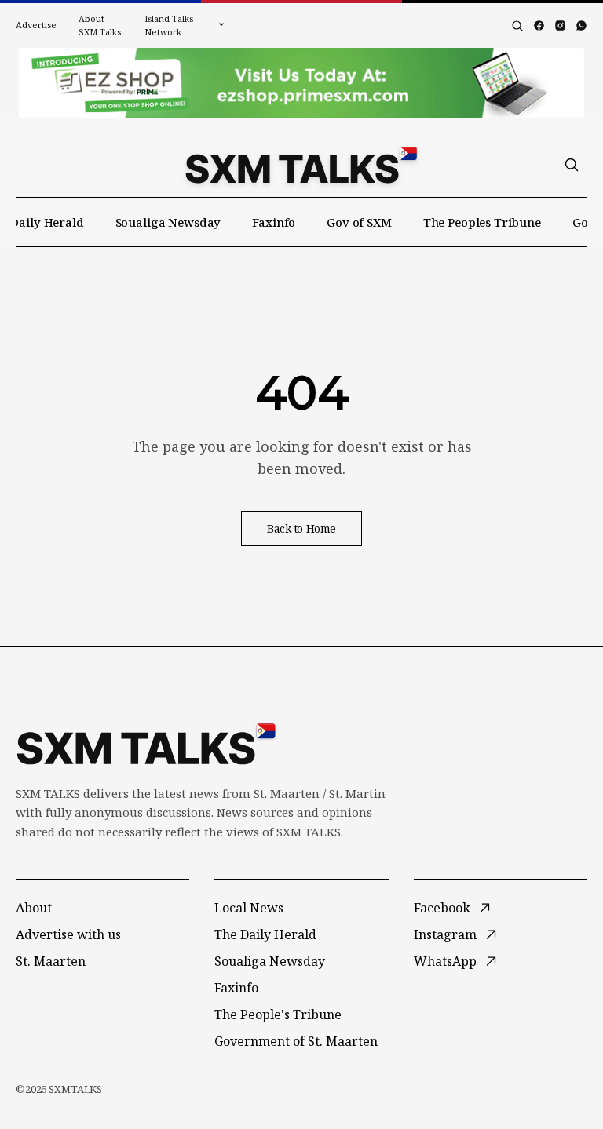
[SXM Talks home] (301, 165)
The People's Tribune (278, 1014)
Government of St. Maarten (296, 1041)
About (34, 907)
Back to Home (301, 528)
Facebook (442, 907)
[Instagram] (560, 25)
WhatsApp (445, 961)
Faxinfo (273, 222)
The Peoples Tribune (482, 222)
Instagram (445, 934)
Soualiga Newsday (168, 222)
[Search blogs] (517, 25)
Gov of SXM (359, 222)
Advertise (36, 25)
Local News (248, 907)
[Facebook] (539, 25)
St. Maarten (51, 961)
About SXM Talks (100, 25)
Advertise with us (68, 934)
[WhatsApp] (581, 25)
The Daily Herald (265, 934)
